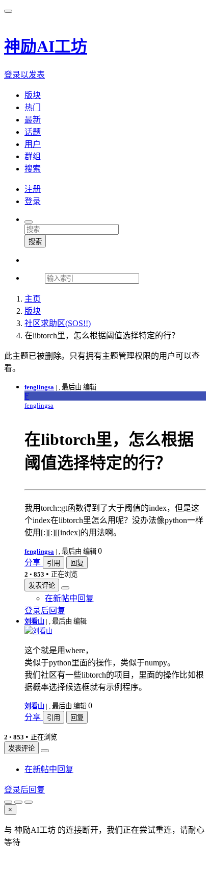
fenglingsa (39, 387)
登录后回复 (44, 610)
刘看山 (34, 621)
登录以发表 (24, 74)
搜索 (35, 241)
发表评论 (42, 585)
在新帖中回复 (69, 598)
